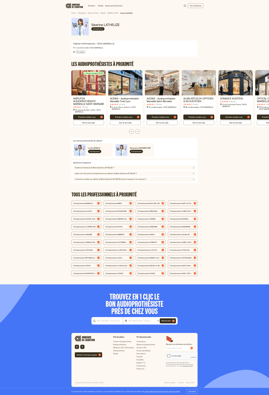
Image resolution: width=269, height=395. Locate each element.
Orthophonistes (119, 351)
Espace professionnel (113, 6)
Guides (100, 6)
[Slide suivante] (137, 131)
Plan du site (190, 382)
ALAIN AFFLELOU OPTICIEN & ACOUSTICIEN (198, 100)
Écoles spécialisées (143, 351)
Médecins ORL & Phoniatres (123, 348)
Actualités (140, 360)
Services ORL (141, 348)
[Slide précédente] (131, 131)
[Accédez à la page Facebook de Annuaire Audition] (77, 347)
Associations (141, 354)
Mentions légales (170, 382)
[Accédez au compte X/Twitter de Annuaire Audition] (82, 347)
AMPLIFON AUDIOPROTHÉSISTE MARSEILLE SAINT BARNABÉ (88, 101)
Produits (139, 357)
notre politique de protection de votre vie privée (162, 391)
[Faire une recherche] (185, 5)
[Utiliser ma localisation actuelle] (158, 321)
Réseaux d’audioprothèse (145, 344)
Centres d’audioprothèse (122, 341)
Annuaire (91, 6)
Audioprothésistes (119, 344)
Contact (181, 382)
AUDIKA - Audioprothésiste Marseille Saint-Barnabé (161, 100)
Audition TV (140, 363)
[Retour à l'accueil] (88, 338)
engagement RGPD (187, 366)
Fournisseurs (141, 341)
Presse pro (140, 369)
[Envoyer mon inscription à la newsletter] (191, 348)
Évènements (141, 366)
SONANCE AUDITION (231, 98)
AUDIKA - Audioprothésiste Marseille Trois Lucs (124, 100)
